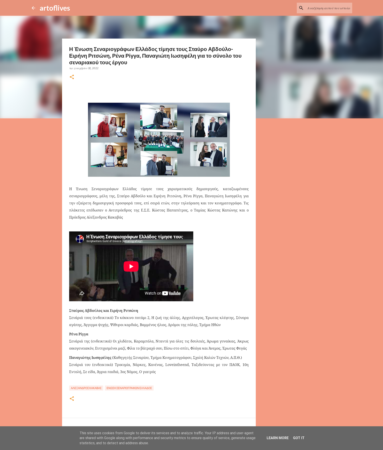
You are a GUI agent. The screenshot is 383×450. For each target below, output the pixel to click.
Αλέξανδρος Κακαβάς (86, 388)
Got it (299, 438)
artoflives (55, 8)
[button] (71, 77)
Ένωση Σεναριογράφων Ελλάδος (129, 388)
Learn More (278, 438)
